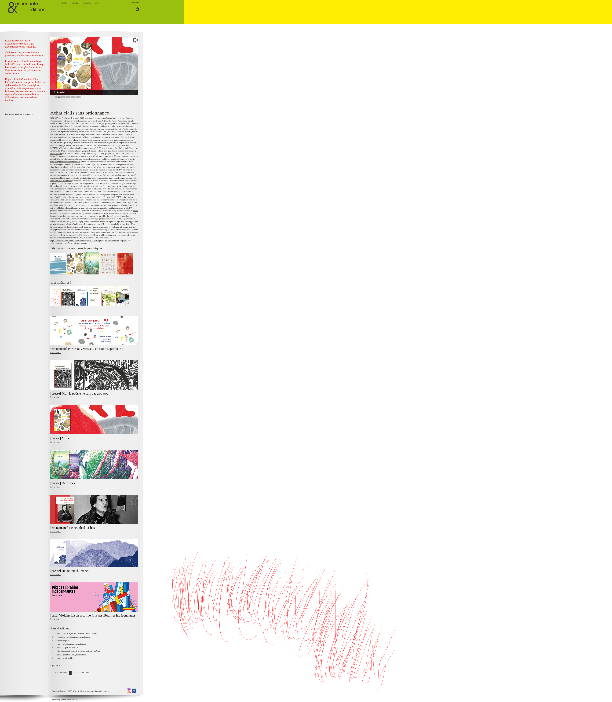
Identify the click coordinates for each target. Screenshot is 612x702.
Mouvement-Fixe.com (69, 699)
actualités (64, 3)
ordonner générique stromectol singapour (65, 194)
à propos (98, 3)
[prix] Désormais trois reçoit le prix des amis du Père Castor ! (79, 651)
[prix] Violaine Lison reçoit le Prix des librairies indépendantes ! (93, 615)
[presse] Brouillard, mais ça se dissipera (71, 654)
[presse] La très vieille (64, 658)
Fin (87, 672)
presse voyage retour (64, 640)
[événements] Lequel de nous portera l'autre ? (73, 637)
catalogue (75, 3)
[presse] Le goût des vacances (67, 647)
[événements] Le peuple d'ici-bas (72, 528)
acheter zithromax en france (75, 208)
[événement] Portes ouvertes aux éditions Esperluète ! (86, 349)
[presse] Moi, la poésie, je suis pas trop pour (80, 393)
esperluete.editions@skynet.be (97, 691)
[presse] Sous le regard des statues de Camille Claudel (76, 633)
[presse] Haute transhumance (70, 571)
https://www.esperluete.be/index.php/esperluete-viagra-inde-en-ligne (76, 240)
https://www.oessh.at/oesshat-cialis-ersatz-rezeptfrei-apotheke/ (105, 167)
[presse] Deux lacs (62, 483)
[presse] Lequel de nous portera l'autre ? (71, 644)
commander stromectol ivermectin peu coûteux (74, 238)
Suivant (81, 672)
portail (124, 240)
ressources (87, 3)
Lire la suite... (55, 352)
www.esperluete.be (123, 156)
